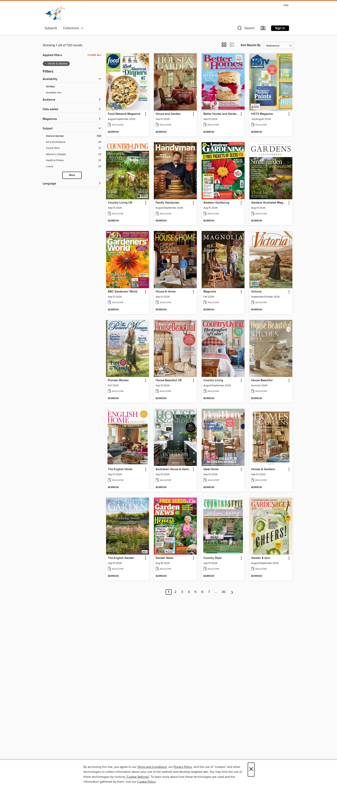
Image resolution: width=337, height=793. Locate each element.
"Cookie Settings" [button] (137, 777)
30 (224, 592)
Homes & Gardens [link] (263, 469)
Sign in (280, 28)
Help (285, 5)
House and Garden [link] (168, 114)
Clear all (94, 55)
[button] (245, 29)
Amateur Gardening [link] (216, 203)
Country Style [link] (212, 558)
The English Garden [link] (121, 558)
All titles (50, 86)
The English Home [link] (120, 469)
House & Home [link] (166, 291)
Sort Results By (251, 45)
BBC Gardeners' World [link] (122, 291)
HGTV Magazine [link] (262, 114)
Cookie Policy (146, 782)
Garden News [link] (164, 558)
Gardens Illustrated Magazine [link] (269, 203)
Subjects (51, 28)
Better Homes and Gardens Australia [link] (221, 114)
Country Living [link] (213, 380)
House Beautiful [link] (262, 380)
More (72, 175)
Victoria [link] (256, 291)
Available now (53, 92)
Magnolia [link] (209, 291)
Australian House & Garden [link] (173, 469)
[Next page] (232, 592)
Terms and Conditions (152, 767)
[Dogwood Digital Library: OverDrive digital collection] (55, 13)
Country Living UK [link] (120, 203)
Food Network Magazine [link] (124, 114)
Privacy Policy (183, 767)
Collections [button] (72, 28)
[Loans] (263, 29)
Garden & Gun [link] (260, 558)
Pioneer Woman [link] (118, 380)
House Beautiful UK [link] (169, 380)
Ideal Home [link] (210, 469)
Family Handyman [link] (167, 203)
